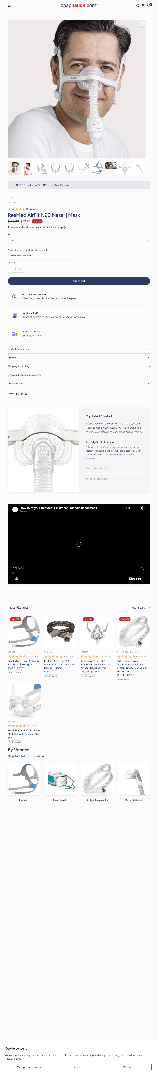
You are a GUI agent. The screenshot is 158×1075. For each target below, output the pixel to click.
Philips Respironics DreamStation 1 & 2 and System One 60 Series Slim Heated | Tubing (132, 666)
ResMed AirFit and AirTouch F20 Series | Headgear (23, 663)
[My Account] (143, 5)
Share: (11, 394)
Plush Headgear (97, 478)
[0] (148, 5)
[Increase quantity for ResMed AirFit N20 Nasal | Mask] (20, 269)
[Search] (137, 5)
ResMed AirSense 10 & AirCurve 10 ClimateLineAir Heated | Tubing (59, 665)
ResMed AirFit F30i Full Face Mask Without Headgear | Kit (24, 732)
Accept (78, 1067)
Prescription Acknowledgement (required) (27, 250)
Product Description (18, 349)
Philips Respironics (127, 652)
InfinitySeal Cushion (100, 442)
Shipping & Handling (18, 366)
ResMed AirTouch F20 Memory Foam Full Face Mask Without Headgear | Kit (97, 665)
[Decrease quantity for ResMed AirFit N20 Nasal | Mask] (10, 269)
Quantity (12, 263)
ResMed (12, 652)
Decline (127, 1067)
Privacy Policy (13, 1058)
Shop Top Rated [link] (140, 608)
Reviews (12, 357)
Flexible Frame (96, 468)
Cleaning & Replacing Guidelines (24, 375)
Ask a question (15, 383)
